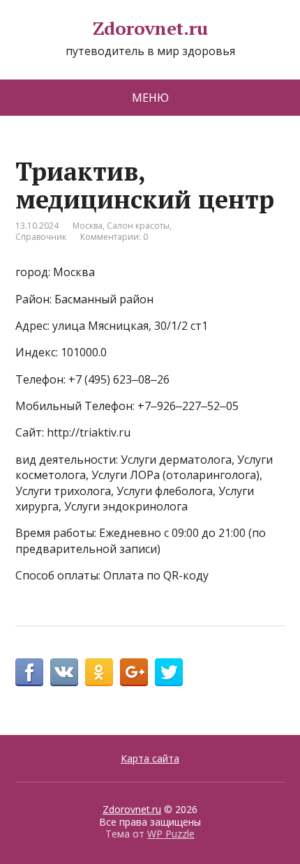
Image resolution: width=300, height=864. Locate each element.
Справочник (40, 237)
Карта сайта (150, 758)
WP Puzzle (171, 833)
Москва (88, 226)
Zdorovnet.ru (150, 28)
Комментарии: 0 (114, 237)
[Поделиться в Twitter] (169, 672)
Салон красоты (138, 226)
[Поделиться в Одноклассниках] (99, 672)
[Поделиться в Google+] (134, 672)
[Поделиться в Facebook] (29, 672)
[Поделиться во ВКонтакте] (64, 672)
